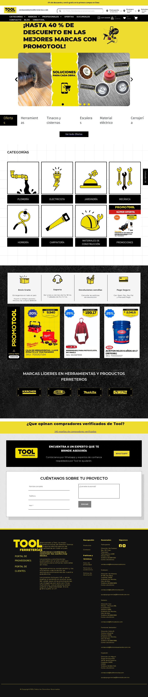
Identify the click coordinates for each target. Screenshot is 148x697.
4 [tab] (71, 104)
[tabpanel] (74, 40)
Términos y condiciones (88, 569)
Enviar (84, 504)
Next (131, 79)
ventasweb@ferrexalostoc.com (109, 622)
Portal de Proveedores (23, 558)
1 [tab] (58, 104)
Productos (87, 545)
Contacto (86, 550)
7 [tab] (84, 104)
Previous (16, 79)
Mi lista (129, 17)
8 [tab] (89, 104)
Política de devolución (87, 574)
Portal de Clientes (21, 569)
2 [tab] (63, 104)
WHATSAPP (122, 453)
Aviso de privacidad (87, 564)
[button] (17, 17)
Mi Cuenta (118, 17)
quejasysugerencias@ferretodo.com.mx (109, 594)
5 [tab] (76, 104)
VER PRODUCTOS (37, 79)
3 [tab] (67, 104)
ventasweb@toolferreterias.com (109, 590)
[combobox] (80, 11)
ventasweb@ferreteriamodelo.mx (109, 564)
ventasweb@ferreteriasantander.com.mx (109, 647)
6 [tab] (80, 104)
